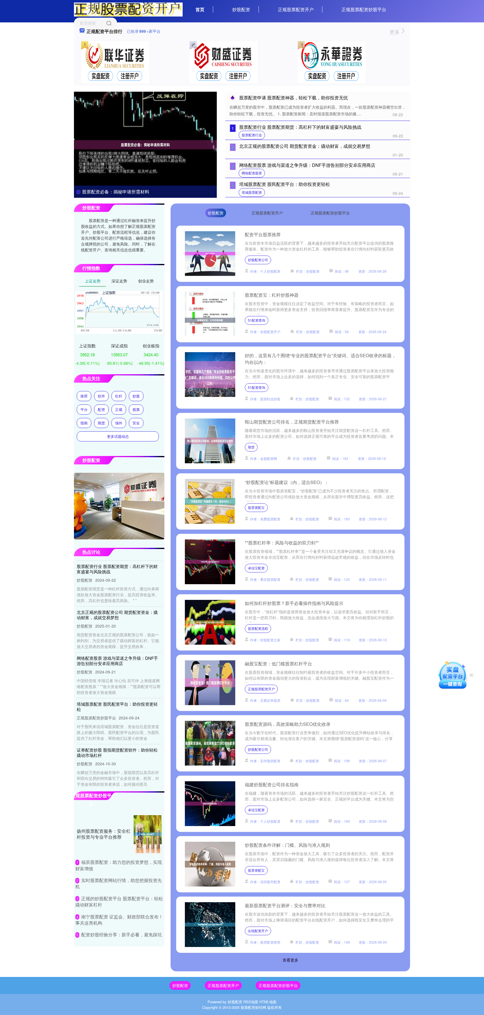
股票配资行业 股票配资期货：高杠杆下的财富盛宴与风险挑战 (300, 127)
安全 (136, 422)
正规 (118, 409)
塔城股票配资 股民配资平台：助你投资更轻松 (284, 184)
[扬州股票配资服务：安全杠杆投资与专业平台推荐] (148, 834)
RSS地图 (250, 1001)
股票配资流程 (258, 628)
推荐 (84, 396)
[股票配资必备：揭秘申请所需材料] (145, 144)
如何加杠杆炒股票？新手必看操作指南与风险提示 (294, 603)
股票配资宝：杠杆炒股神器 (272, 295)
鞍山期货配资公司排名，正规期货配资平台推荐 (292, 421)
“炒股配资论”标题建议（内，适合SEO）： (287, 482)
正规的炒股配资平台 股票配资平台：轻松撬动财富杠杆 (119, 901)
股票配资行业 (252, 134)
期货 (251, 447)
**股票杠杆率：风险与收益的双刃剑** (282, 542)
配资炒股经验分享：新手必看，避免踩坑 (121, 934)
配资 (101, 409)
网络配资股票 (252, 172)
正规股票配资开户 (296, 9)
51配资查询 (256, 320)
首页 (200, 9)
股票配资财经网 (253, 1007)
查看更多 (290, 960)
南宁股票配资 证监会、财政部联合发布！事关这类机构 (119, 919)
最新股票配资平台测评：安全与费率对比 (285, 905)
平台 (84, 409)
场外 (118, 422)
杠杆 (118, 396)
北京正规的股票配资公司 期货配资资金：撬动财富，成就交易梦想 (304, 146)
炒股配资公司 (258, 259)
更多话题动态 (118, 436)
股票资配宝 (256, 507)
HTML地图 (267, 1001)
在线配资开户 (258, 930)
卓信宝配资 (256, 567)
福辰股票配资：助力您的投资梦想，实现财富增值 (118, 865)
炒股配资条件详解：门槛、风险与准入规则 (287, 845)
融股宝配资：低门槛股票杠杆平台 (278, 663)
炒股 (136, 396)
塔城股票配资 (252, 192)
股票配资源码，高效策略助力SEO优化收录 (288, 724)
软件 (101, 396)
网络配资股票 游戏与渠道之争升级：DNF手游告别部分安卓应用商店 (307, 165)
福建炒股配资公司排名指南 (272, 784)
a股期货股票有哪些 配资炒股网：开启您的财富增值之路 (118, 784)
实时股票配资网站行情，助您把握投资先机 (118, 883)
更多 (395, 31)
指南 (84, 422)
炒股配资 (241, 9)
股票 (136, 409)
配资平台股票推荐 (263, 234)
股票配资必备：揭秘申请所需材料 (115, 191)
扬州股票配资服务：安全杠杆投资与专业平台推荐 (104, 834)
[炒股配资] (128, 9)
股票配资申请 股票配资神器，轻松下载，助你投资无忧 (293, 97)
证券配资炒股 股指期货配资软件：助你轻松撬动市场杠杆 (117, 738)
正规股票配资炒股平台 (363, 9)
